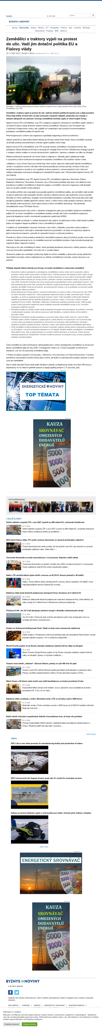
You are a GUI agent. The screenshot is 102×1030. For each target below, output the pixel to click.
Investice (77, 28)
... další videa (43, 847)
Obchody (86, 28)
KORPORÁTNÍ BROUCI (77, 1005)
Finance (64, 28)
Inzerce (37, 1005)
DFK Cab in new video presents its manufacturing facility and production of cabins (47, 743)
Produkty (49, 31)
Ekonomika (24, 28)
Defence (63, 31)
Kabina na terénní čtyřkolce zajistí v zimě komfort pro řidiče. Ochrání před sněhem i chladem (51, 813)
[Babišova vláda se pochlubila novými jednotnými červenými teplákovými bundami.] (16, 507)
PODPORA (26, 1005)
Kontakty (9, 16)
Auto (70, 28)
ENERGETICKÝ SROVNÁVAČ (54, 1005)
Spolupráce (13, 1005)
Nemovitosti (39, 31)
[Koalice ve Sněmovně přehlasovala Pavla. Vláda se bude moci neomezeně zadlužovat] (13, 636)
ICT (47, 28)
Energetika (54, 28)
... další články (90, 734)
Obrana (41, 28)
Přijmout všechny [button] (29, 1024)
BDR (56, 31)
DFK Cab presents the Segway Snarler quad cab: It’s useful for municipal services (46, 778)
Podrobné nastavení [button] (12, 1024)
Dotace (33, 28)
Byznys (15, 28)
